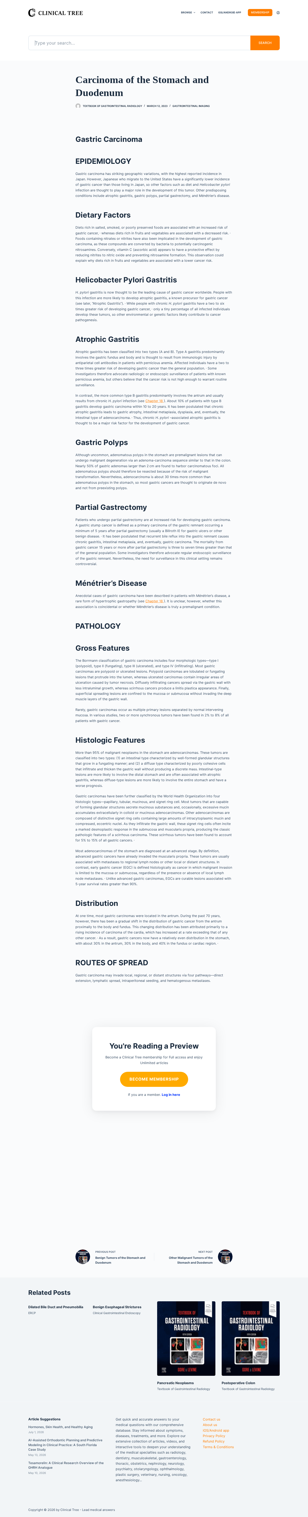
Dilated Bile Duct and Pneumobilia (55, 1307)
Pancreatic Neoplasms (175, 1383)
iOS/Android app (216, 1430)
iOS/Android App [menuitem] (229, 12)
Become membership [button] (154, 1079)
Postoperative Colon (238, 1383)
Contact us (211, 1419)
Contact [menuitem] (207, 12)
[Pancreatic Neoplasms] (186, 1338)
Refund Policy (214, 1441)
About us (210, 1425)
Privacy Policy (214, 1436)
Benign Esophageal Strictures (117, 1307)
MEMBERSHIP (260, 12)
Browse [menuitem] (186, 12)
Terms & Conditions (218, 1447)
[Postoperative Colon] (251, 1338)
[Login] (278, 12)
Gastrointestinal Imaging (191, 106)
